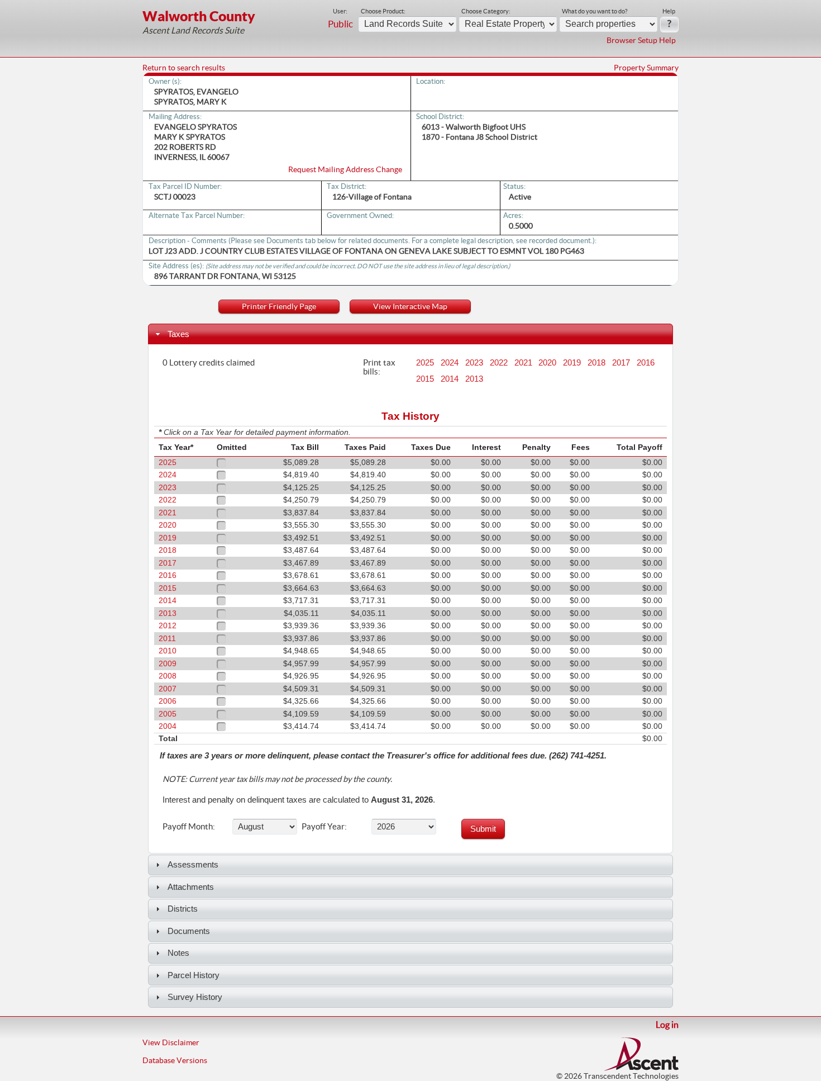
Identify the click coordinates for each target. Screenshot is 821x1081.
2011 (167, 638)
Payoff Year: (324, 826)
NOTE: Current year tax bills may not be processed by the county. (277, 779)
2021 (523, 362)
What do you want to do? (594, 11)
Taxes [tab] (178, 334)
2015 (425, 378)
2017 (621, 362)
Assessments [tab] (193, 864)
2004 (167, 726)
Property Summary (646, 67)
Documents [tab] (189, 931)
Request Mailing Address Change (345, 169)
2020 (547, 362)
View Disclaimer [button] (170, 1042)
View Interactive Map (410, 306)
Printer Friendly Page (279, 306)
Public (340, 24)
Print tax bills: (379, 367)
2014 (450, 378)
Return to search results (183, 67)
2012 (167, 626)
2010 (167, 651)
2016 (646, 362)
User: (340, 11)
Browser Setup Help (641, 40)
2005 (167, 714)
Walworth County (198, 16)
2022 (499, 362)
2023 (474, 362)
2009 (167, 664)
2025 (425, 362)
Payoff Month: (189, 826)
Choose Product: (383, 11)
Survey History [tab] (195, 997)
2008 (167, 676)
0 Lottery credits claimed (209, 362)
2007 (167, 689)
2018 (596, 362)
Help (668, 11)
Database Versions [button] (174, 1060)
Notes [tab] (178, 952)
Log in (667, 1025)
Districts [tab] (183, 908)
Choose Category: (485, 11)
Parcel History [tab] (193, 975)
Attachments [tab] (191, 887)
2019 (572, 362)
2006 (167, 701)
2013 (474, 378)
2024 (450, 362)
